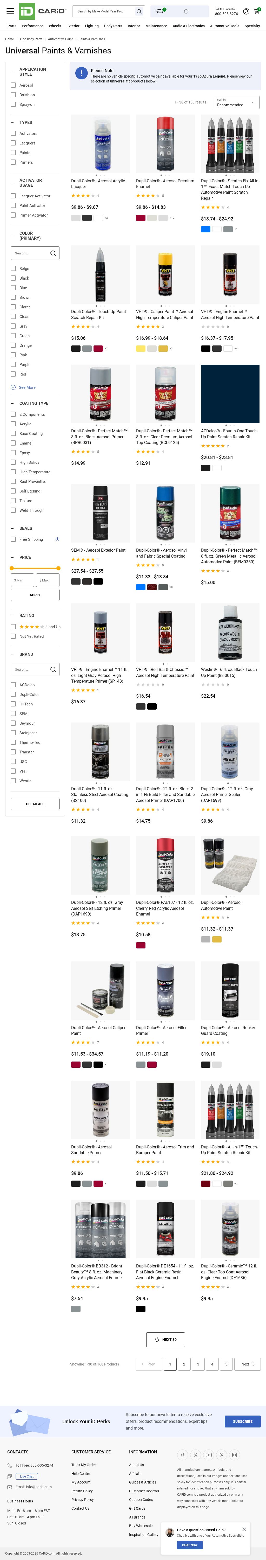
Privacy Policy (82, 1499)
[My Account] (246, 11)
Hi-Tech (26, 704)
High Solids (29, 462)
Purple (24, 364)
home (9, 39)
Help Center (80, 1474)
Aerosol (26, 85)
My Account (81, 1482)
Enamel (25, 443)
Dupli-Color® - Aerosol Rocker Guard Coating (228, 1030)
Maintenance (156, 26)
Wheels (55, 26)
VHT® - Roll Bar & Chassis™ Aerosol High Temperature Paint (165, 672)
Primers (26, 162)
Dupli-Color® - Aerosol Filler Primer (161, 1030)
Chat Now (190, 1545)
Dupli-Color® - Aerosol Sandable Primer (91, 1150)
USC (23, 761)
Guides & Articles (142, 1482)
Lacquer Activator (34, 196)
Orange (25, 345)
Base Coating (31, 433)
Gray (23, 326)
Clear (24, 316)
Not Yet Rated (31, 636)
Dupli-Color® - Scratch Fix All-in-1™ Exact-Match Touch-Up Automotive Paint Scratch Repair (230, 189)
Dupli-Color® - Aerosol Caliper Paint (98, 1030)
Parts (12, 26)
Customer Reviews (144, 1491)
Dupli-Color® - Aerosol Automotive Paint (221, 905)
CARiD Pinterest (221, 1455)
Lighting (92, 26)
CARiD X (195, 1455)
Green (24, 336)
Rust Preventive (32, 481)
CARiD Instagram (234, 1455)
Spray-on (27, 104)
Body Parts (113, 26)
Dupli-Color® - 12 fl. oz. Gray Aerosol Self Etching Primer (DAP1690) (97, 908)
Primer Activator (33, 215)
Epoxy (24, 452)
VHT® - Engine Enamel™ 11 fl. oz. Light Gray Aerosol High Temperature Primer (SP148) (99, 675)
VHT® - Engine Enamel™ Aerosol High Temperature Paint (230, 314)
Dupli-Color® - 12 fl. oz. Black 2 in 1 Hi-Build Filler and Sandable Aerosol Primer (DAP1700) (165, 794)
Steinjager (28, 733)
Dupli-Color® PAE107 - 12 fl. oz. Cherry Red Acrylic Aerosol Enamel (165, 908)
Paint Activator (32, 205)
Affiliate (135, 1474)
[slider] (12, 568)
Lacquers (27, 143)
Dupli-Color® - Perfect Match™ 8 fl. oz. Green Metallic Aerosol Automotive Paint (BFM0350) (229, 556)
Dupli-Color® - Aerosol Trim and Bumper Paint (165, 1150)
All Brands (137, 1517)
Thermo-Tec (29, 742)
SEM (23, 713)
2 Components (32, 414)
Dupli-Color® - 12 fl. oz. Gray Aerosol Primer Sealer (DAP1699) (227, 794)
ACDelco (27, 685)
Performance (32, 26)
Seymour (27, 723)
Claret (24, 307)
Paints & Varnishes (91, 39)
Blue (23, 288)
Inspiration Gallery (143, 1535)
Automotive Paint (60, 39)
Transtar (26, 752)
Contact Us (80, 1508)
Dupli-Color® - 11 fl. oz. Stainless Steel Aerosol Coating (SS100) (99, 794)
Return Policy (82, 1491)
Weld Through (31, 510)
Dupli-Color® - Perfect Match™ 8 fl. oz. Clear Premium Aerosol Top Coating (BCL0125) (164, 436)
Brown (24, 297)
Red (22, 374)
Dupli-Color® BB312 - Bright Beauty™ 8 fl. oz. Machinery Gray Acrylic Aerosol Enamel (97, 1272)
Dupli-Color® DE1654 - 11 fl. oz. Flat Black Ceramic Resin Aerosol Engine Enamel (165, 1272)
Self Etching (29, 491)
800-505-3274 (226, 14)
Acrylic (25, 424)
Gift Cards (137, 1508)
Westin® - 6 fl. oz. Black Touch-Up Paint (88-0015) (229, 672)
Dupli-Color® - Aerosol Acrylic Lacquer (98, 183)
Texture (25, 500)
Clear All (35, 804)
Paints (24, 152)
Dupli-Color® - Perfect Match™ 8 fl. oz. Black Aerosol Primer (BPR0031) (99, 436)
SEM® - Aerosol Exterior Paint (98, 550)
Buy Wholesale (140, 1526)
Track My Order (83, 1465)
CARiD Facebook (182, 1455)
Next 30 (169, 1339)
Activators (28, 133)
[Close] (244, 1529)
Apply (35, 595)
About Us (136, 1465)
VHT (23, 771)
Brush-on (27, 95)
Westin (25, 781)
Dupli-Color (29, 694)
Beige (24, 268)
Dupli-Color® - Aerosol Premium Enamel (165, 183)
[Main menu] (10, 11)
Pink (23, 355)
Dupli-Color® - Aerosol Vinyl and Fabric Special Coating (161, 553)
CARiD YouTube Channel (208, 1455)
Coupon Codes (141, 1499)
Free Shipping (31, 539)
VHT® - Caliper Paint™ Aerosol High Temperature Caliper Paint (164, 314)
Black (24, 278)
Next (245, 1364)
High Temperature (34, 472)
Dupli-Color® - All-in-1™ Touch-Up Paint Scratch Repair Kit (229, 1150)
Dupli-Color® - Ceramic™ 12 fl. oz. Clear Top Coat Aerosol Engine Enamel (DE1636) (229, 1272)
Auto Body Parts (30, 39)
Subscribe (242, 1421)
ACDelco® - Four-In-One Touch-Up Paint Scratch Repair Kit (229, 433)
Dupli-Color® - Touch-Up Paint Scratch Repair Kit (98, 314)
